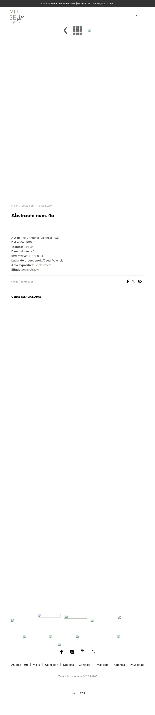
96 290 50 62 (83, 3)
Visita (36, 664)
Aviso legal (102, 664)
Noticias (68, 664)
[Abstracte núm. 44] (65, 37)
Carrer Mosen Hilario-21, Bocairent (58, 3)
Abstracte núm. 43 (23, 578)
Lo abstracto (44, 206)
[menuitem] (82, 693)
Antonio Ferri (19, 664)
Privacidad (137, 664)
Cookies (119, 664)
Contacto (85, 664)
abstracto (32, 269)
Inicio (14, 206)
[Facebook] (129, 282)
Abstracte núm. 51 (57, 578)
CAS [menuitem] (82, 693)
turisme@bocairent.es (103, 3)
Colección (28, 206)
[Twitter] (135, 282)
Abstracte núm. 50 (126, 578)
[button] (134, 16)
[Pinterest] (141, 282)
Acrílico (28, 246)
